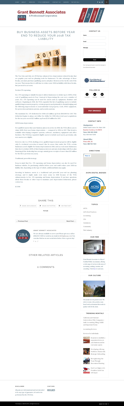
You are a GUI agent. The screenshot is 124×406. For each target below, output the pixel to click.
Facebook (87, 97)
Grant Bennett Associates (44, 230)
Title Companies (43, 2)
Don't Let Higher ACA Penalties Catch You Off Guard (98, 370)
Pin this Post (66, 205)
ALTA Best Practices (89, 212)
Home (17, 2)
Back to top (103, 404)
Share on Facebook (29, 205)
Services (32, 2)
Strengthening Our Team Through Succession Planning (97, 361)
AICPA (85, 208)
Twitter (102, 97)
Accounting (87, 216)
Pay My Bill (75, 2)
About (24, 2)
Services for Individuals (90, 333)
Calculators (87, 223)
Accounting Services (89, 329)
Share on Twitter (48, 205)
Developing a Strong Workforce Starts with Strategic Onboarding (98, 351)
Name (85, 35)
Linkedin (95, 97)
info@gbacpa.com (65, 236)
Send (94, 59)
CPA (84, 219)
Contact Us (56, 2)
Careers (66, 2)
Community (87, 226)
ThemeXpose (18, 403)
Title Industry (87, 230)
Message (85, 47)
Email (84, 41)
